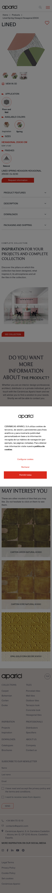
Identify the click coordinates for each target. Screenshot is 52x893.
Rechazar (25, 467)
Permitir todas (25, 475)
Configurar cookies (25, 459)
